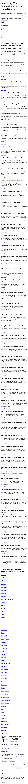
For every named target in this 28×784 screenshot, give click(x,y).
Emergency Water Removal (13, 777)
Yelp (5, 747)
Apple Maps (6, 748)
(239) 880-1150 (4, 20)
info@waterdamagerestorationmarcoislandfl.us (14, 756)
